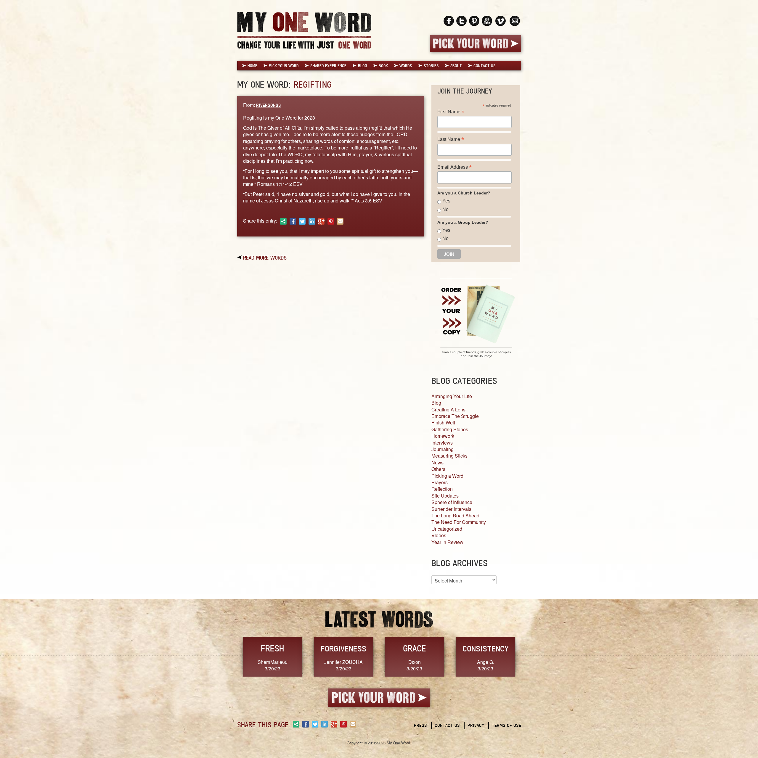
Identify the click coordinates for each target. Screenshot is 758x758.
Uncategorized (446, 528)
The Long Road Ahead (455, 515)
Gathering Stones (449, 429)
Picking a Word (447, 475)
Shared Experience (328, 65)
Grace (414, 648)
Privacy (476, 725)
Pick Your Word (284, 65)
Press (420, 725)
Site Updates (445, 495)
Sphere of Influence (451, 502)
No (445, 209)
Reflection (442, 488)
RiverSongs (268, 105)
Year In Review (447, 542)
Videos (438, 535)
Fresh (272, 648)
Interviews (442, 442)
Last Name (450, 139)
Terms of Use (506, 725)
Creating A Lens (448, 409)
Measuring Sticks (449, 455)
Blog (362, 65)
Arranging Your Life (451, 396)
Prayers (439, 482)
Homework (442, 435)
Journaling (442, 449)
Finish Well (443, 422)
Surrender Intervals (451, 509)
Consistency (485, 648)
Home (252, 65)
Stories (431, 65)
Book (383, 65)
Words (405, 65)
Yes (446, 200)
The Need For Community (458, 522)
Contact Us (484, 65)
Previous (231, 656)
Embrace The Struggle (455, 416)
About (456, 65)
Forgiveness (343, 648)
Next (527, 656)
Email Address (454, 167)
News (437, 462)
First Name (450, 111)
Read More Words (265, 257)
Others (438, 469)
